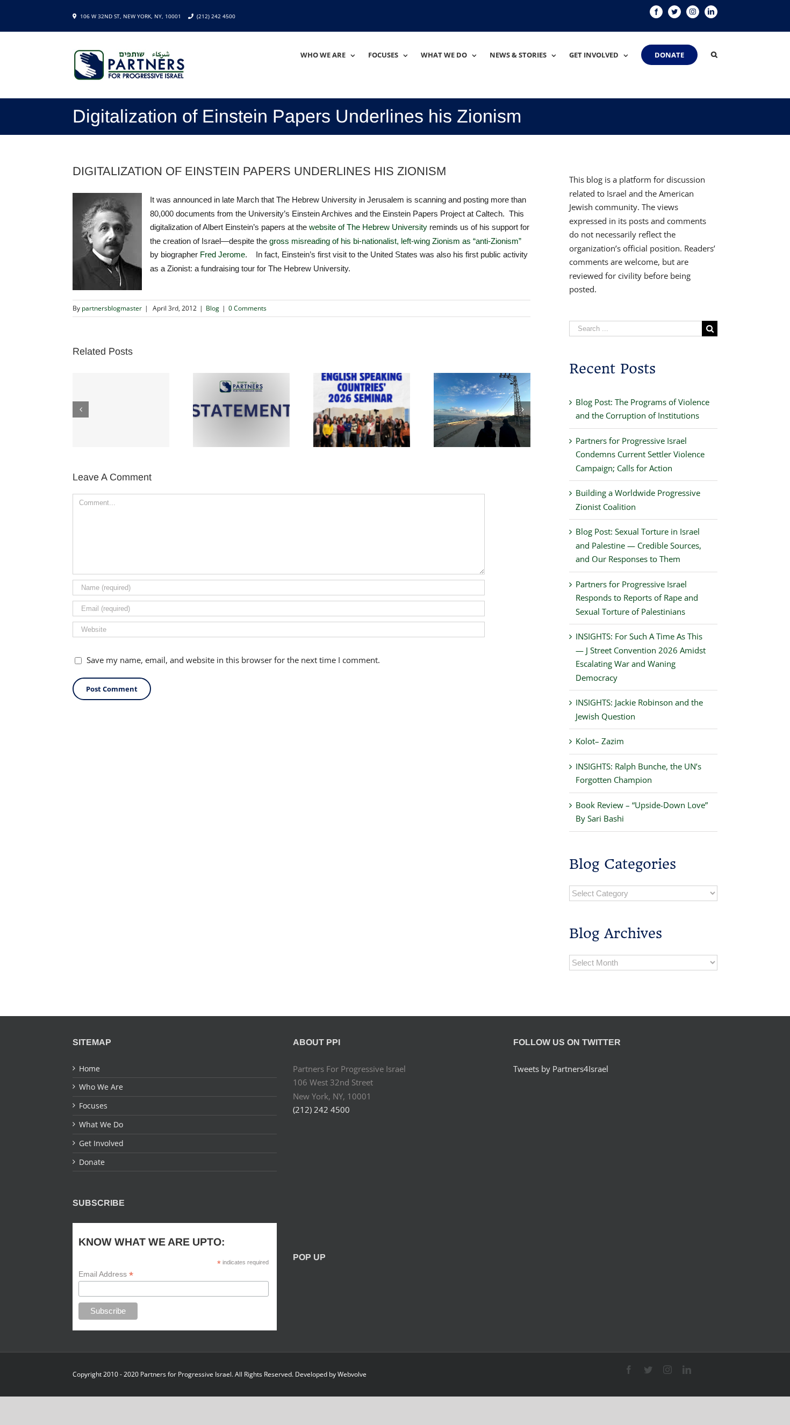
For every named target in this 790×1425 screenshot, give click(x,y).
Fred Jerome (222, 254)
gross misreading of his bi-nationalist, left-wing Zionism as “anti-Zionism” (395, 241)
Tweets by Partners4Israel (560, 1068)
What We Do (101, 1124)
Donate (92, 1162)
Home (89, 1068)
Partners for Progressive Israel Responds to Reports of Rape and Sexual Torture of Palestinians (637, 598)
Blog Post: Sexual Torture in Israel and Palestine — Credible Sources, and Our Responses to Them (638, 545)
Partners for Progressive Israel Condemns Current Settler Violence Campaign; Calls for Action (640, 454)
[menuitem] (334, 54)
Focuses (93, 1105)
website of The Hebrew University (368, 227)
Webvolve (352, 1374)
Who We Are (101, 1087)
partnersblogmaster (112, 308)
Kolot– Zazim (600, 741)
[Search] (714, 54)
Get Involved (101, 1143)
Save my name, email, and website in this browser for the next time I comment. (233, 659)
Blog (212, 308)
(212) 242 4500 (216, 16)
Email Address (105, 1274)
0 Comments (247, 308)
